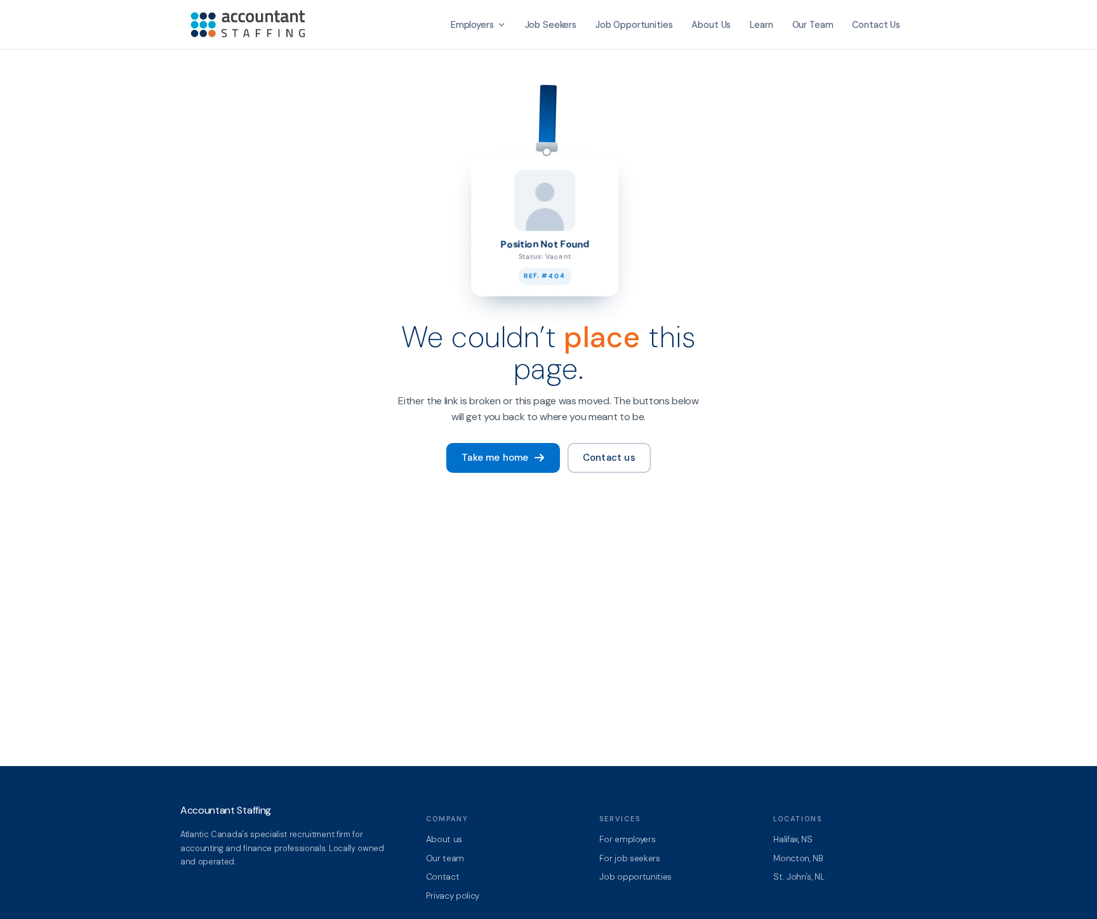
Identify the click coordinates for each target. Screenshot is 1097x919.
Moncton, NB (798, 858)
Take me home (495, 457)
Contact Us (876, 24)
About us (444, 839)
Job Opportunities (634, 24)
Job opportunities (635, 876)
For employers (627, 839)
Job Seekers (550, 24)
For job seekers (629, 858)
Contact (443, 876)
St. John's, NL (799, 876)
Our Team (813, 24)
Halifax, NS (792, 839)
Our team (445, 858)
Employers (472, 24)
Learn (761, 24)
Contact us (609, 457)
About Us (711, 24)
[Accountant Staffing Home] (250, 24)
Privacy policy (453, 895)
